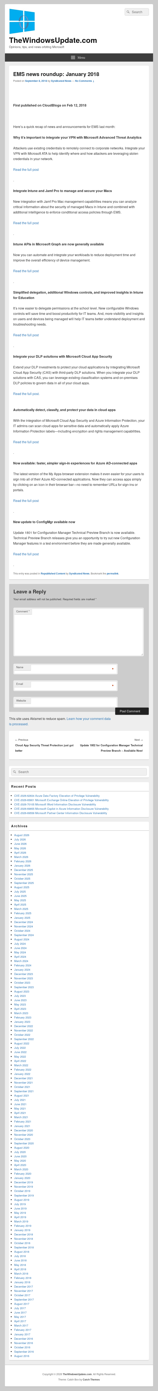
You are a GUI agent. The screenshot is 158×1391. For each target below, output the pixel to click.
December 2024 (23, 922)
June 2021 (20, 1104)
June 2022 (20, 1052)
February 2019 (22, 1226)
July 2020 (20, 1152)
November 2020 (23, 1135)
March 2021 (21, 1117)
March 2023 (21, 1013)
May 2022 (20, 1056)
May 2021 (20, 1108)
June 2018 (20, 1260)
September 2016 (24, 1352)
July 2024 (20, 944)
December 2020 (23, 1130)
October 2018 (22, 1243)
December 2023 (23, 974)
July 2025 (20, 891)
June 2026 (20, 844)
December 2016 (23, 1339)
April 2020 (20, 1165)
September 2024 (24, 935)
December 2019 (23, 1182)
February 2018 (22, 1278)
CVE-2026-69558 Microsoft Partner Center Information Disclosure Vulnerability (60, 813)
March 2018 (21, 1273)
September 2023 (24, 987)
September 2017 (24, 1299)
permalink (112, 573)
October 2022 (22, 1035)
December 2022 (23, 1026)
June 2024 (20, 948)
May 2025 (20, 900)
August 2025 (21, 887)
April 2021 (20, 1113)
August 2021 (21, 1095)
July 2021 (20, 1100)
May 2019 (20, 1213)
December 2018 (23, 1234)
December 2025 (23, 870)
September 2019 (24, 1195)
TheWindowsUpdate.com (53, 39)
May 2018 (20, 1265)
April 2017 (20, 1321)
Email (19, 684)
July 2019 (20, 1204)
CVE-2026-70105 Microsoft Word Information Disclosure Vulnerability (55, 804)
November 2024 (23, 926)
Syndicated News (61, 81)
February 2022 (22, 1069)
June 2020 (20, 1156)
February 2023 (22, 1017)
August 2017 (21, 1304)
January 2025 (22, 918)
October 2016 (22, 1347)
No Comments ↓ (84, 81)
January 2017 (22, 1334)
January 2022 (22, 1074)
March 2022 (21, 1065)
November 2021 (23, 1082)
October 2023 (22, 982)
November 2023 (23, 978)
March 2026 (21, 857)
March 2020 (21, 1169)
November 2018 (23, 1239)
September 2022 (24, 1039)
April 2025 (20, 904)
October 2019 (22, 1191)
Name (19, 667)
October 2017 (22, 1295)
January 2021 (22, 1126)
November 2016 (23, 1343)
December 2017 (23, 1286)
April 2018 (20, 1269)
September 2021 (24, 1091)
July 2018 (20, 1256)
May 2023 (20, 1004)
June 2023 (20, 1000)
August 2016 (21, 1356)
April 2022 (20, 1061)
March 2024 (21, 961)
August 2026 (21, 835)
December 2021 (23, 1078)
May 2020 (20, 1160)
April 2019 (20, 1217)
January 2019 (22, 1230)
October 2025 (22, 878)
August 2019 (21, 1200)
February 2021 (22, 1121)
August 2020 (21, 1148)
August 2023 (21, 991)
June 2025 (20, 896)
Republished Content (53, 573)
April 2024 (20, 957)
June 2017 (20, 1312)
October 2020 (22, 1139)
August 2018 (21, 1252)
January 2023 (22, 1022)
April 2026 (20, 852)
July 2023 (20, 996)
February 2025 (22, 913)
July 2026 (20, 839)
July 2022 (20, 1048)
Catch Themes (91, 1379)
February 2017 (22, 1330)
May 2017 (20, 1317)
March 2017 (21, 1325)
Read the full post (26, 169)
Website (21, 700)
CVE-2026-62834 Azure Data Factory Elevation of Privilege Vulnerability (57, 796)
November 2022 (23, 1030)
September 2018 (24, 1247)
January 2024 (22, 969)
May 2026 (20, 848)
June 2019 (20, 1208)
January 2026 (22, 865)
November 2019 (23, 1186)
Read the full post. (26, 393)
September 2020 (24, 1143)
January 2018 (22, 1282)
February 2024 (22, 965)
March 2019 (21, 1221)
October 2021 (22, 1087)
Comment (23, 611)
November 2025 (23, 874)
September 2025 (24, 883)
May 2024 (20, 952)
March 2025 (21, 909)
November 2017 (23, 1291)
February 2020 (22, 1173)
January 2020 (22, 1178)
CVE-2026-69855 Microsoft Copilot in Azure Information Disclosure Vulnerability (61, 809)
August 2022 (21, 1043)
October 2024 (22, 931)
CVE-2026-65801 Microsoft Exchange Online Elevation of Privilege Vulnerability (61, 800)
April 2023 (20, 1009)
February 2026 (22, 861)
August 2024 (21, 939)
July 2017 (20, 1308)
